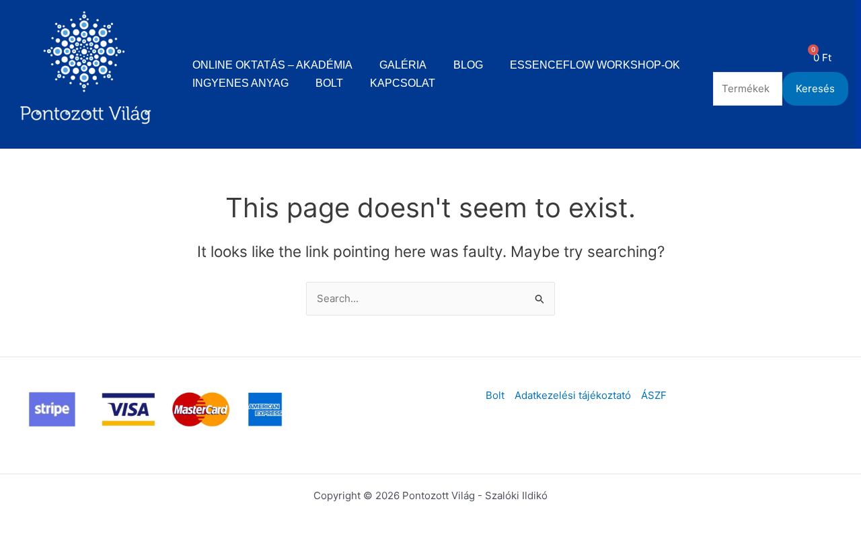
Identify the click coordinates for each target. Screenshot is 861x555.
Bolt (329, 83)
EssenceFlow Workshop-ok (595, 65)
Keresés (815, 88)
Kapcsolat (402, 83)
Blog (468, 65)
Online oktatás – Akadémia (272, 65)
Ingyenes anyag (240, 83)
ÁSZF (654, 395)
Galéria (402, 65)
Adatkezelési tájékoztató (573, 395)
